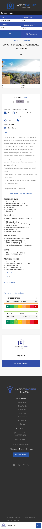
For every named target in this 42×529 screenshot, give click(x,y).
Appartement (26, 41)
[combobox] (5, 20)
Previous (22, 85)
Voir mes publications (21, 363)
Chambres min (27, 17)
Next (22, 87)
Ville (3, 17)
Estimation (22, 413)
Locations (22, 409)
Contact (22, 424)
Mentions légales (29, 517)
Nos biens (22, 402)
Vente (10, 277)
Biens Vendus (22, 406)
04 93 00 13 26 (8, 13)
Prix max (4, 24)
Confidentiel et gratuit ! (21, 454)
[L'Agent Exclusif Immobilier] (21, 5)
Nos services (22, 417)
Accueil (16, 41)
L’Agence (11, 525)
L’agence (23, 420)
